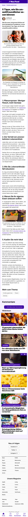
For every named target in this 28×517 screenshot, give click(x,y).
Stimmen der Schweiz (20, 467)
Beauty (3, 494)
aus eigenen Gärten (13, 205)
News (3, 457)
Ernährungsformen (12, 5)
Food (16, 487)
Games (3, 467)
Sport (3, 460)
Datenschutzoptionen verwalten (8, 506)
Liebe (3, 484)
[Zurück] (1, 1)
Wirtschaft (17, 462)
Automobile (5, 492)
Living (16, 482)
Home (3, 5)
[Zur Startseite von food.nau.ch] (14, 1)
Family (3, 487)
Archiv (3, 473)
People (3, 462)
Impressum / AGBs (19, 503)
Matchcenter (18, 460)
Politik (16, 457)
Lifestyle (4, 470)
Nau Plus (17, 465)
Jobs (3, 501)
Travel (16, 489)
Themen (17, 470)
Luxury (16, 484)
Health (3, 482)
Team (16, 499)
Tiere (3, 489)
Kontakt (16, 501)
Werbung (4, 499)
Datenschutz (5, 503)
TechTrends (17, 492)
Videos (3, 465)
